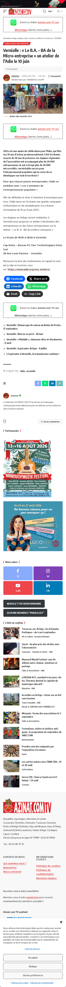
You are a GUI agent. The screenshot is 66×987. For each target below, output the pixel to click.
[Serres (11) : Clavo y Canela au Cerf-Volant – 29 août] (11, 781)
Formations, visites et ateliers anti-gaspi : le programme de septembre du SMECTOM (42, 732)
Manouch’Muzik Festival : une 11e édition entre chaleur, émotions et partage (39, 663)
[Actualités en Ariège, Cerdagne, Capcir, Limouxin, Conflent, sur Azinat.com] (20, 11)
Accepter (33, 957)
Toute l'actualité (28, 703)
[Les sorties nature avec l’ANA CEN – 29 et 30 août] (11, 766)
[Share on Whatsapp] (45, 383)
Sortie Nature (27, 769)
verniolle (30, 371)
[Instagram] (48, 573)
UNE (51, 652)
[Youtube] (18, 588)
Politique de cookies (20, 983)
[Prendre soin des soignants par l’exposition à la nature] (11, 751)
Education (26, 688)
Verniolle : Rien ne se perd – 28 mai (25, 333)
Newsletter (10, 867)
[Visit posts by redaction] (6, 77)
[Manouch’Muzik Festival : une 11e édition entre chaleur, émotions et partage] (11, 664)
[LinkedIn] (48, 588)
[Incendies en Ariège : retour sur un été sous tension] (11, 699)
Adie (22, 371)
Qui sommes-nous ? (14, 863)
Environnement (28, 740)
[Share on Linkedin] (52, 383)
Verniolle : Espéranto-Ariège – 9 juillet (27, 348)
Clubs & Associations (30, 670)
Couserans (26, 652)
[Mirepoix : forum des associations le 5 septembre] (11, 718)
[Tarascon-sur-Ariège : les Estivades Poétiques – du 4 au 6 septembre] (11, 633)
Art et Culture (27, 636)
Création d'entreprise (17, 44)
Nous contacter (12, 871)
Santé (24, 754)
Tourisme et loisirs (39, 652)
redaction (15, 76)
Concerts (25, 785)
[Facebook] (18, 573)
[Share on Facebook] (38, 383)
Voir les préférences (33, 975)
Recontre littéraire (42, 636)
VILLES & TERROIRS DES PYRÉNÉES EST (38, 707)
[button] (61, 922)
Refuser (33, 966)
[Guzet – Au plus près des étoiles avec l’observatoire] (11, 649)
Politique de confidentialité (41, 983)
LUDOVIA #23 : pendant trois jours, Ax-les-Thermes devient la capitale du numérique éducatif (42, 680)
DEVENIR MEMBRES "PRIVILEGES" (25, 612)
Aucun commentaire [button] (52, 422)
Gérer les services (32, 949)
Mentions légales (46, 878)
